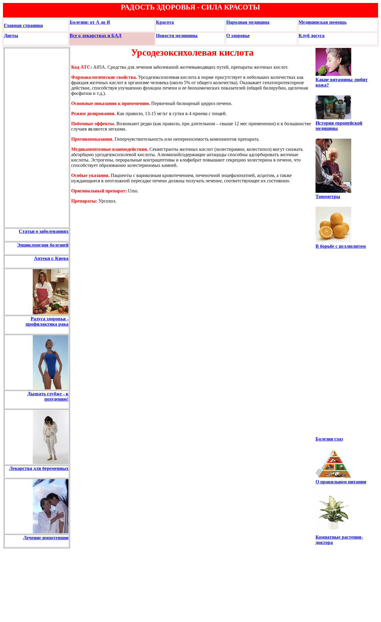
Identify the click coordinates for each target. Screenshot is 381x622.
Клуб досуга (311, 35)
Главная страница (23, 25)
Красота (165, 22)
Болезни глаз (329, 438)
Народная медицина (247, 22)
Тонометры (328, 196)
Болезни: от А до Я (90, 22)
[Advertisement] (22, 137)
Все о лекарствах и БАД (95, 35)
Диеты (11, 35)
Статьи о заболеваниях (43, 231)
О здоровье (238, 35)
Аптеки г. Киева (51, 258)
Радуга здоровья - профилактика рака (47, 321)
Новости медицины (177, 35)
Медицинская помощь (322, 22)
